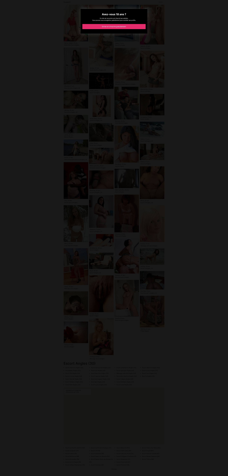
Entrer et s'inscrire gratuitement (114, 27)
